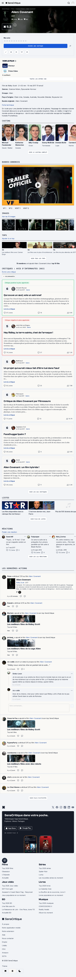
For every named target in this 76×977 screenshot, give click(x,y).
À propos (5, 924)
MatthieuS (19, 361)
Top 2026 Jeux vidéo (10, 886)
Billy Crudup (33, 143)
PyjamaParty (12, 743)
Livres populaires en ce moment (51, 895)
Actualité (5, 878)
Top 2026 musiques (46, 903)
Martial (10, 613)
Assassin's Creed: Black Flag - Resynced (17, 892)
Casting (6, 120)
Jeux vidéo (8, 882)
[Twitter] (53, 808)
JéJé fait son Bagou (23, 325)
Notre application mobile (11, 928)
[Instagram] (61, 808)
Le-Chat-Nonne (13, 787)
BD (3, 899)
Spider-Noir (43, 871)
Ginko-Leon (17, 674)
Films (12, 9)
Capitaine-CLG (21, 427)
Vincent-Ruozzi (21, 288)
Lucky (41, 875)
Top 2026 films (7, 868)
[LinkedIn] (69, 808)
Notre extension (8, 931)
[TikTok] (65, 808)
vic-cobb (10, 662)
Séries (42, 864)
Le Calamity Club (45, 889)
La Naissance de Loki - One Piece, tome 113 (18, 909)
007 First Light (7, 889)
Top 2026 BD (7, 903)
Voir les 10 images (8, 217)
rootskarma (11, 753)
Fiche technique (8, 105)
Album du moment (46, 913)
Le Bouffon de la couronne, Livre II (52, 892)
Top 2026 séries (45, 868)
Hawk (18, 460)
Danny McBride (48, 143)
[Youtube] (73, 808)
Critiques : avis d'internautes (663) (23, 268)
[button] (72, 2)
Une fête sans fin (8, 906)
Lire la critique (9, 309)
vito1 (9, 777)
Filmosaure (19, 394)
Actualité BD (6, 913)
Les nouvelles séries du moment (51, 878)
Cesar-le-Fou (12, 718)
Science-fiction (20, 9)
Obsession (6, 871)
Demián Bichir (60, 143)
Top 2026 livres (44, 886)
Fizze (9, 576)
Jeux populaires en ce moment (13, 895)
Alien (11, 93)
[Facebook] (57, 808)
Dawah (10, 603)
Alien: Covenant (30, 9)
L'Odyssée (6, 875)
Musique (43, 899)
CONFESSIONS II (45, 906)
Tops (4, 235)
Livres (42, 882)
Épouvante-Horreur (28, 89)
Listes (5, 497)
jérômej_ (10, 637)
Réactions (7, 528)
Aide (3, 935)
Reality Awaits (44, 909)
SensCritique (6, 9)
